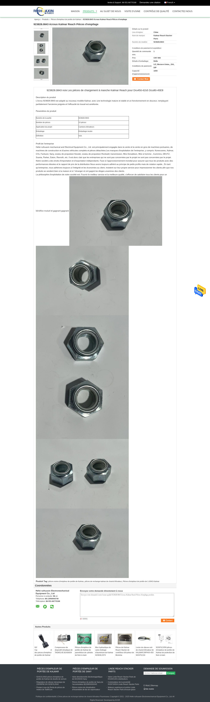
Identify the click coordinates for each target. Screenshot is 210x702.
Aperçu (37, 19)
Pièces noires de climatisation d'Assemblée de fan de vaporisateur (86, 688)
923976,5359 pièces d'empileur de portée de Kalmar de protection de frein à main (165, 651)
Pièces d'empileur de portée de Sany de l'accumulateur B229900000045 (87, 683)
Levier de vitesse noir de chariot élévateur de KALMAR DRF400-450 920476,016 (145, 651)
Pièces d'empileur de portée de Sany (85, 670)
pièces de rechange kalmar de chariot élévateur (103, 581)
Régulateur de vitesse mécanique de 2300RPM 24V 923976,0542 (50, 683)
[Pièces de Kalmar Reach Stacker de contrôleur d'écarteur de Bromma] (125, 639)
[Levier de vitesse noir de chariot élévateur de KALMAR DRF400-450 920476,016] (145, 639)
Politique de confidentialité (46, 697)
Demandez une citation (150, 2)
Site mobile (149, 689)
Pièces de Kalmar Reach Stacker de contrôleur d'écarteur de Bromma (125, 651)
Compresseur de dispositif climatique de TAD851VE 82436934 (64, 650)
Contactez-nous (182, 11)
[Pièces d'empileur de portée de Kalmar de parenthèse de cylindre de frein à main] (84, 639)
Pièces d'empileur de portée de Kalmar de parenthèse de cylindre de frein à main (84, 651)
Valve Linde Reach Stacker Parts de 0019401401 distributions (122, 678)
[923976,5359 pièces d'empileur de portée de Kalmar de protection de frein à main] (165, 639)
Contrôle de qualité (156, 11)
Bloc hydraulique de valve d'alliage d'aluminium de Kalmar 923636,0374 (104, 651)
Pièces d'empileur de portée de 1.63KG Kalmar (141, 581)
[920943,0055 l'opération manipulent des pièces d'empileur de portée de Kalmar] (44, 642)
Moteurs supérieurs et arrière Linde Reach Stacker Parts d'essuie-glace (121, 688)
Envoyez (170, 673)
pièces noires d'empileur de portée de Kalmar (66, 581)
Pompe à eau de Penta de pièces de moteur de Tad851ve (50, 688)
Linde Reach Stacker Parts (120, 670)
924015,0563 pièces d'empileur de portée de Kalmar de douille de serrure (51, 678)
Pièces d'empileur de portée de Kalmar (66, 19)
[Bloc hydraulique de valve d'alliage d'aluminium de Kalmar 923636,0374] (105, 639)
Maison (75, 11)
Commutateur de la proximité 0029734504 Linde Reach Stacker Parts (123, 683)
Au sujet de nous (110, 11)
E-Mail (146, 685)
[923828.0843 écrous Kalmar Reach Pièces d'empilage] (41, 36)
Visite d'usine (132, 11)
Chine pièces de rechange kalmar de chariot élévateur (79, 697)
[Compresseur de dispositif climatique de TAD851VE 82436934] (64, 639)
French (170, 2)
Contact (135, 79)
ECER (117, 700)
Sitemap (154, 685)
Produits (88, 11)
